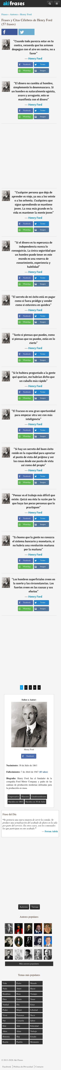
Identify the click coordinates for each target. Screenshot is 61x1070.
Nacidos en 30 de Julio (35, 801)
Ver (4, 1020)
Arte (18, 1025)
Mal (4, 1025)
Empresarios (13, 796)
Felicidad (34, 1025)
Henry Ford (26, 14)
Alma (18, 1031)
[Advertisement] (30, 155)
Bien (18, 993)
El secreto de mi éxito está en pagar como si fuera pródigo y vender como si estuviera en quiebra (34, 301)
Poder (5, 1009)
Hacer (32, 988)
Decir (32, 1015)
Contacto (39, 1066)
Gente (19, 999)
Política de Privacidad (23, 1066)
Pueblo (19, 1041)
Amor (18, 988)
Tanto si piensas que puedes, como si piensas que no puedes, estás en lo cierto (33, 339)
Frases (4, 14)
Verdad (6, 1004)
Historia (6, 1036)
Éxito (18, 983)
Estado (33, 1036)
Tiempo (33, 993)
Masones (25, 796)
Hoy (18, 1036)
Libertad (34, 1009)
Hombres (6, 993)
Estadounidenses (38, 796)
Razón (5, 1041)
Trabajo (33, 1031)
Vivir (5, 1015)
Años (5, 1031)
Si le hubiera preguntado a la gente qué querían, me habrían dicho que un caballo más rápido (33, 377)
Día (18, 1004)
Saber (32, 1020)
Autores (14, 14)
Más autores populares (29, 963)
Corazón (20, 1020)
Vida (5, 983)
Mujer (19, 1009)
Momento (34, 1041)
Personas (20, 1015)
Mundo (33, 983)
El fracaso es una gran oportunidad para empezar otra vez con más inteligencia (34, 415)
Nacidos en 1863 (15, 801)
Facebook (6, 1066)
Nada (5, 988)
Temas (34, 906)
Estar (32, 1004)
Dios (5, 999)
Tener (32, 999)
